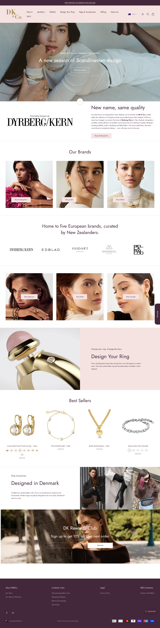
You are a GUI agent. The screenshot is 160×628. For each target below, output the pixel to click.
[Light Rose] (28, 450)
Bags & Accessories (87, 12)
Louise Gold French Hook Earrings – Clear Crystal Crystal (22, 446)
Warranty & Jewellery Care (61, 593)
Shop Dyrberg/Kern (21, 200)
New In (30, 12)
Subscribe (100, 545)
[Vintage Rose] (37, 450)
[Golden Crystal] (24, 450)
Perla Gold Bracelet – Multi (60, 446)
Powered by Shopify (72, 621)
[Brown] (7, 450)
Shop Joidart (69, 200)
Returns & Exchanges (59, 601)
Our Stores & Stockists (13, 597)
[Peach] (15, 450)
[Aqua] (22, 454)
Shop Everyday (131, 297)
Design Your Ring (67, 12)
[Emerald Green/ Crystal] (133, 450)
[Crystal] (20, 450)
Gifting (103, 12)
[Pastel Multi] (146, 450)
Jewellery (41, 12)
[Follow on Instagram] (13, 613)
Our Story (9, 593)
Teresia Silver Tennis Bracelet (138, 446)
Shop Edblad (120, 200)
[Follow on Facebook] (7, 613)
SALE (29, 16)
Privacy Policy (105, 593)
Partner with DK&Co (147, 593)
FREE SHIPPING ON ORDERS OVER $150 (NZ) (80, 3)
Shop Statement (29, 297)
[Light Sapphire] (32, 450)
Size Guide (55, 604)
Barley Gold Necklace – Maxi (99, 446)
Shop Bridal (80, 297)
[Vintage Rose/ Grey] (138, 450)
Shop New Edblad (80, 70)
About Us (115, 12)
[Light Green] (11, 450)
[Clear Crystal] (129, 450)
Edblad (53, 12)
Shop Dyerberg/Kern (101, 136)
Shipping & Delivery (59, 597)
